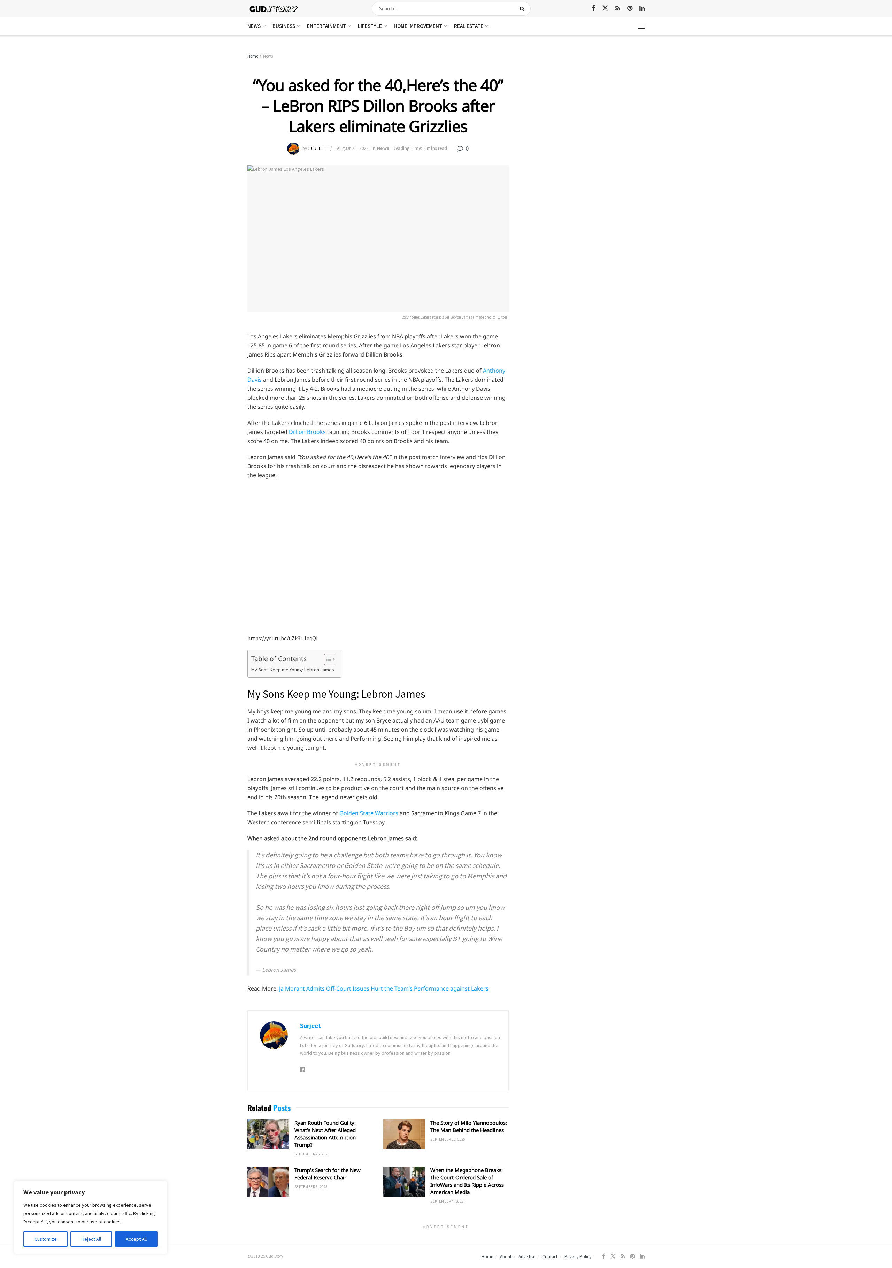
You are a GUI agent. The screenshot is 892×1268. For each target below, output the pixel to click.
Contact (550, 1257)
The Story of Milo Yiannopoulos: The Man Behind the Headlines (468, 1126)
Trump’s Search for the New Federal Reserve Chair (327, 1174)
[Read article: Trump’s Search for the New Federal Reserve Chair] (268, 1182)
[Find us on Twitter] (605, 8)
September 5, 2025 (310, 1186)
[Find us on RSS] (617, 9)
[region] (90, 1217)
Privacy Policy (577, 1257)
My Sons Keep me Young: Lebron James (292, 669)
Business (283, 26)
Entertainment (326, 26)
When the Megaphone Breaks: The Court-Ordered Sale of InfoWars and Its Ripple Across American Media (467, 1181)
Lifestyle (370, 26)
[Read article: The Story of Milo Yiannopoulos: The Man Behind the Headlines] (404, 1134)
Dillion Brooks (308, 432)
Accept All (136, 1239)
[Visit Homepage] (274, 9)
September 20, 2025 (447, 1139)
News (254, 26)
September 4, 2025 (446, 1201)
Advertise (526, 1257)
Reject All (91, 1239)
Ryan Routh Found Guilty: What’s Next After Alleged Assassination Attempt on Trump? (325, 1133)
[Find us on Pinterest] (629, 9)
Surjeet (317, 148)
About (506, 1257)
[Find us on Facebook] (593, 9)
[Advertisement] (584, 104)
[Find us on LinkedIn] (642, 9)
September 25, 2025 (311, 1154)
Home (252, 56)
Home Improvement (418, 26)
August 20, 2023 (353, 148)
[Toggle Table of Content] (326, 659)
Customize (45, 1239)
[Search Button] (523, 9)
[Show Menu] (641, 26)
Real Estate (468, 26)
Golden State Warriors (369, 813)
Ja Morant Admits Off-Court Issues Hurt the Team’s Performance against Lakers (384, 988)
